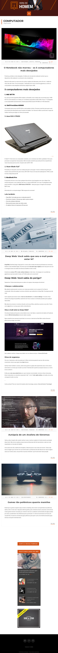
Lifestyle (31, 61)
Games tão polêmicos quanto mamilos (29, 502)
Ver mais (53, 211)
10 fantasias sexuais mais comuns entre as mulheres (32, 599)
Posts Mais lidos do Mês (29, 551)
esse (9, 306)
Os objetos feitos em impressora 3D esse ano (17, 205)
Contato (31, 647)
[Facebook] (25, 640)
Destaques (25, 61)
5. (10, 94)
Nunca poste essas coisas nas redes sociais (16, 203)
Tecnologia (37, 61)
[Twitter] (29, 640)
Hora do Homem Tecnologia (45, 384)
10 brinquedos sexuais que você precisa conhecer (28, 571)
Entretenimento (27, 497)
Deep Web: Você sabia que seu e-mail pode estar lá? (18, 197)
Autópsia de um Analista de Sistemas (29, 435)
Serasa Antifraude (42, 353)
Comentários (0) (46, 62)
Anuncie (27, 647)
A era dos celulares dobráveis (13, 201)
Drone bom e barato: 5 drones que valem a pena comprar (19, 199)
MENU (29, 13)
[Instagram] (33, 640)
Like (51, 61)
